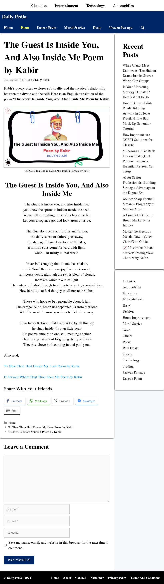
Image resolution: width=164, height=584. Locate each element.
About (67, 577)
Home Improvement (137, 317)
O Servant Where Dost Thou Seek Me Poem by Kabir (43, 376)
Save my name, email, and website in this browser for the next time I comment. (58, 545)
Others (127, 335)
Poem (25, 27)
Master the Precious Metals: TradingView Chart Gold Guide (137, 236)
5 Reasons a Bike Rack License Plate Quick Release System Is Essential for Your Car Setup (139, 160)
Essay (97, 27)
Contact (80, 577)
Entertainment (66, 5)
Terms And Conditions (145, 577)
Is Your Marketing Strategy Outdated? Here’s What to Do (136, 91)
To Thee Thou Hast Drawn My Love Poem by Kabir (41, 366)
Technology (95, 5)
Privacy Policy (117, 577)
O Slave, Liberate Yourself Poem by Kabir (34, 432)
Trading (128, 366)
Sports (127, 354)
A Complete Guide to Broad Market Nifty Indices (138, 220)
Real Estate (131, 348)
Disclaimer (97, 577)
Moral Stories (74, 27)
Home (8, 27)
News (126, 329)
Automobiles (123, 5)
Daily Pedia (14, 16)
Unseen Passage (120, 27)
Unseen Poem (46, 27)
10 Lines (129, 281)
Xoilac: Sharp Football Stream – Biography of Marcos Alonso (139, 203)
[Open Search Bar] (142, 27)
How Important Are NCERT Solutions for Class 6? (137, 139)
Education (38, 5)
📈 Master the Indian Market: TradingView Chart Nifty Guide (138, 252)
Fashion (128, 311)
